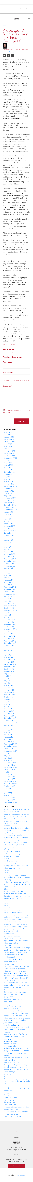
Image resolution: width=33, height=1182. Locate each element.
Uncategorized (13, 52)
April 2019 (7, 521)
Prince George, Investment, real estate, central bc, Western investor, (16, 1030)
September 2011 (10, 699)
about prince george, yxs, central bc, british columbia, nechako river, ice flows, (17, 816)
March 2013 (8, 657)
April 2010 (8, 735)
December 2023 (10, 439)
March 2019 (8, 524)
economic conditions (12, 910)
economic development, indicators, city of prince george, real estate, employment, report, (17, 915)
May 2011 (7, 704)
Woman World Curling (12, 1116)
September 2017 (10, 566)
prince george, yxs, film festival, (16, 1034)
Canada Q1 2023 (10, 863)
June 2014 (8, 631)
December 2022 (10, 453)
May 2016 (7, 601)
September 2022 (10, 458)
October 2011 (9, 697)
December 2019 (10, 503)
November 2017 (10, 561)
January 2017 (9, 585)
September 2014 (10, 629)
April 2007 (8, 793)
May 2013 (7, 655)
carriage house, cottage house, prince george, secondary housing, (16, 868)
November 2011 (9, 695)
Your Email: (7, 373)
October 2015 (9, 608)
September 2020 (10, 489)
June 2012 (8, 678)
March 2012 (8, 685)
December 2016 (10, 587)
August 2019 (8, 512)
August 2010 (8, 725)
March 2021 (8, 481)
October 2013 (9, 646)
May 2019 (7, 519)
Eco (5, 901)
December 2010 (10, 716)
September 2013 (10, 648)
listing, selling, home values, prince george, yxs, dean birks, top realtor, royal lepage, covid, (16, 973)
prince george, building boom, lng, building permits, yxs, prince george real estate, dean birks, (17, 1013)
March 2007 (8, 795)
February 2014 (9, 636)
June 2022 (8, 460)
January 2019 (9, 528)
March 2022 (8, 465)
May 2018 (7, 547)
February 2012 (9, 688)
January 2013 (9, 662)
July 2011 (7, 702)
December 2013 (10, 641)
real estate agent (10, 1041)
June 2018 (7, 545)
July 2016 (7, 599)
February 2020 (10, 498)
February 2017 (9, 582)
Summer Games (10, 1086)
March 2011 (8, 709)
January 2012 (9, 690)
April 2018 (7, 549)
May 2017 (7, 575)
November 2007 (10, 784)
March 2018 (8, 552)
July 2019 (7, 514)
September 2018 (10, 538)
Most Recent (8, 432)
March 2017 (8, 580)
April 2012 (7, 683)
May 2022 (8, 463)
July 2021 (7, 477)
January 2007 (9, 800)
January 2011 (9, 713)
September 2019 (10, 510)
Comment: (7, 386)
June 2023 (8, 444)
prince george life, (11, 1008)
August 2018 (8, 540)
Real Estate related (11, 1046)
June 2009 (8, 753)
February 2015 (9, 620)
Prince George (9, 1004)
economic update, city (12, 919)
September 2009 (10, 751)
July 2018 (7, 542)
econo (6, 903)
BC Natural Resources (12, 852)
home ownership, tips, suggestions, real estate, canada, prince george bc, (17, 941)
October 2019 (9, 507)
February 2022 (9, 467)
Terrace (7, 1093)
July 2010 (7, 728)
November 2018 (10, 533)
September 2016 (10, 594)
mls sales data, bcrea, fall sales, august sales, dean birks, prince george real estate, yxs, (16, 985)
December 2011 (9, 692)
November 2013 (10, 643)
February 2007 (9, 798)
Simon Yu (7, 1074)
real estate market (11, 1044)
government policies (12, 936)
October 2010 (9, 721)
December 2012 (10, 664)
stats (5, 1076)
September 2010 (10, 723)
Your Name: (8, 362)
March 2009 (8, 760)
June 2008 (8, 774)
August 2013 (8, 650)
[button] (13, 1131)
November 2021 (10, 472)
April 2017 (7, 578)
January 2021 (9, 484)
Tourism (7, 1095)
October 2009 (9, 749)
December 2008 (10, 767)
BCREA (6, 858)
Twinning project (10, 1100)
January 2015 (9, 622)
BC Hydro (7, 849)
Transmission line (10, 1098)
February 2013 (9, 660)
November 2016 (10, 589)
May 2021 (7, 479)
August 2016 (8, 596)
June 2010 (8, 730)
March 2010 (8, 737)
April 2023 (8, 449)
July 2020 (8, 493)
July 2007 (8, 788)
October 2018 (9, 535)
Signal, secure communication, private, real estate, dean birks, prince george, (16, 1069)
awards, (7, 826)
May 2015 (7, 615)
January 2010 (9, 742)
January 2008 (9, 779)
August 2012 (8, 674)
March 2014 (8, 634)
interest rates (9, 964)
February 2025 (9, 435)
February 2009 (10, 763)
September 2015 (10, 610)
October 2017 (9, 563)
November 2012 (10, 667)
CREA (6, 889)
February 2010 (9, 739)
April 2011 (7, 706)
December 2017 (10, 559)
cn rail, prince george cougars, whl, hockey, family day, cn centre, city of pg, (17, 877)
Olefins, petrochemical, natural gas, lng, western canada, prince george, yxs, (17, 994)
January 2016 (9, 603)
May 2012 (7, 681)
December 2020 (10, 486)
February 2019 (9, 526)
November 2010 (10, 718)
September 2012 (10, 671)
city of (6, 873)
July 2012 (7, 676)
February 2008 (9, 777)
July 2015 (7, 613)
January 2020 (9, 500)
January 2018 (9, 556)
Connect (23, 9)
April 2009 (8, 758)
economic (7, 908)
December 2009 (10, 744)
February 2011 (9, 711)
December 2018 (10, 531)
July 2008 (8, 772)
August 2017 (8, 568)
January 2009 (9, 765)
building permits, (10, 861)
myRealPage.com (20, 1175)
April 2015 (8, 617)
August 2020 (9, 491)
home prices (8, 945)
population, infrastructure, (14, 999)
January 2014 (9, 638)
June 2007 (8, 791)
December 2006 (10, 803)
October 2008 (9, 770)
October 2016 (9, 592)
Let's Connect (16, 1166)
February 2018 (9, 554)
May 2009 (8, 756)
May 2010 (7, 732)
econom (7, 905)
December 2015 (10, 606)
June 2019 (8, 517)
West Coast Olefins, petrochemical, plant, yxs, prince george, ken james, (17, 1107)
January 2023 (9, 451)
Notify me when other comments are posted (16, 411)
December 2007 (10, 781)
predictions (8, 1001)
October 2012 (9, 669)
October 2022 (9, 456)
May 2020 (8, 496)
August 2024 (9, 437)
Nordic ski (7, 990)
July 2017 (7, 571)
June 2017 (7, 573)
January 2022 (9, 470)
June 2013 (8, 653)
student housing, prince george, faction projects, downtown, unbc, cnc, (17, 1081)
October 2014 (9, 627)
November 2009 (10, 746)
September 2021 (10, 475)
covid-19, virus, (9, 887)
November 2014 (10, 624)
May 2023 (8, 446)
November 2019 (10, 505)
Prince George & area (12, 1006)
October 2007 (9, 786)
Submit (21, 421)
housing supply (10, 957)
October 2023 (9, 442)
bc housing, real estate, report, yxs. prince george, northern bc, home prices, (16, 844)
